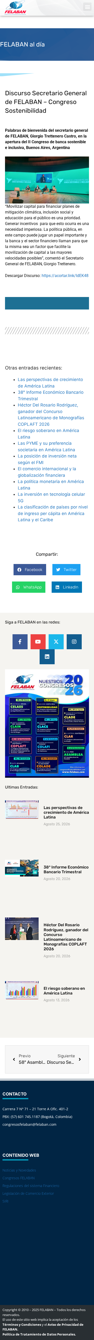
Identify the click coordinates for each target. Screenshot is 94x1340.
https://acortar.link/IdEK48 (65, 275)
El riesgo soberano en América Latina (64, 991)
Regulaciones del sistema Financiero (31, 1185)
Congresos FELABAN (19, 1178)
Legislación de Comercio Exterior (28, 1193)
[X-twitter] (56, 641)
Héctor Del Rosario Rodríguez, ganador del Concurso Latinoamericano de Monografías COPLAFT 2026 (66, 936)
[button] (87, 6)
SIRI (6, 1201)
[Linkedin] (47, 656)
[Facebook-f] (20, 641)
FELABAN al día (22, 44)
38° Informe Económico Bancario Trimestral (66, 869)
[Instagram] (74, 641)
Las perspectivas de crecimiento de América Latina (66, 812)
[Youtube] (38, 641)
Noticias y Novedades (19, 1170)
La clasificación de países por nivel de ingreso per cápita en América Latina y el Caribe (53, 513)
